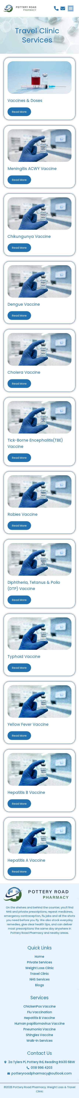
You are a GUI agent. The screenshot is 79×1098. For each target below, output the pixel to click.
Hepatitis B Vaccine (26, 792)
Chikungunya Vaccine (29, 236)
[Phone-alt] (56, 8)
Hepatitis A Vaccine (26, 860)
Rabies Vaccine (22, 514)
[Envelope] (62, 8)
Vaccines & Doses (25, 100)
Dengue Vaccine (24, 304)
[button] (71, 8)
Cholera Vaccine (24, 372)
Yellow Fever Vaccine (28, 724)
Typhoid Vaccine (24, 656)
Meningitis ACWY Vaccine (32, 168)
